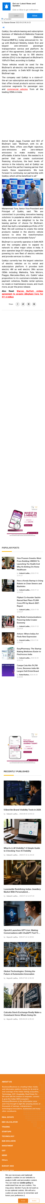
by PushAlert (7, 17)
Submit (14, 619)
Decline (34, 1200)
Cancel (30, 619)
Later (24, 14)
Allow (37, 14)
